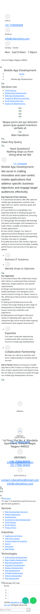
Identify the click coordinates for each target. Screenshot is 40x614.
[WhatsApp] (33, 600)
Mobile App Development (15, 93)
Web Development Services (16, 512)
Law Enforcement (12, 538)
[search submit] (28, 609)
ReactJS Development (14, 562)
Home (21, 74)
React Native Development (16, 560)
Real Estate (9, 549)
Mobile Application (13, 514)
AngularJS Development (15, 565)
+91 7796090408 (14, 25)
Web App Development (14, 96)
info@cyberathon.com (17, 38)
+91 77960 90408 (20, 461)
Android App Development (16, 557)
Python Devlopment (13, 576)
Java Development (12, 570)
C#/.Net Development (14, 573)
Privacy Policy (10, 527)
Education (9, 546)
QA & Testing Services (14, 101)
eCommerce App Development (18, 520)
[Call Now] (25, 600)
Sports (7, 544)
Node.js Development (14, 568)
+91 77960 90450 (20, 465)
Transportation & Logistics (16, 541)
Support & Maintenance (15, 103)
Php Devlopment (12, 578)
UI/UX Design (10, 90)
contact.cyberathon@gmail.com (20, 480)
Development (10, 517)
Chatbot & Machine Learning (17, 98)
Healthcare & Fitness (13, 536)
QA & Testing (10, 525)
